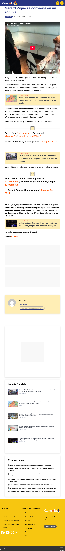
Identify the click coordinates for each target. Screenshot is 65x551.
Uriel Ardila (18, 16)
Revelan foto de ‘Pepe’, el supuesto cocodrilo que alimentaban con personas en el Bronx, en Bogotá (38, 158)
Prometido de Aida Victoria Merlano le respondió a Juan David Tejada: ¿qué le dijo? (33, 488)
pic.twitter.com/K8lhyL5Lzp (32, 136)
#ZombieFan (11, 136)
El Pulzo (14, 237)
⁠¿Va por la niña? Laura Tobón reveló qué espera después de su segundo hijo (31, 484)
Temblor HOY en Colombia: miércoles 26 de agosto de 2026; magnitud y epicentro (32, 491)
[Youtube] (8, 533)
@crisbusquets (23, 133)
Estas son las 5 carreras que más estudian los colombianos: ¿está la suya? (31, 465)
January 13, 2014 (48, 141)
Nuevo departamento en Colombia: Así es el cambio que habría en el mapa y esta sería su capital (37, 100)
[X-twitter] (12, 533)
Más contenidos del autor (32, 308)
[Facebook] (3, 533)
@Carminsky (11, 181)
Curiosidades (9, 16)
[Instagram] (17, 533)
